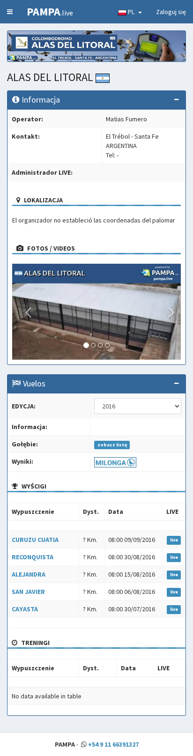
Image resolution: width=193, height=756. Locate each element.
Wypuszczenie (33, 511)
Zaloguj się (171, 11)
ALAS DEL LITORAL (51, 77)
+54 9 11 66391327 (113, 744)
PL (131, 11)
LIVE (172, 511)
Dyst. (91, 511)
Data (115, 511)
